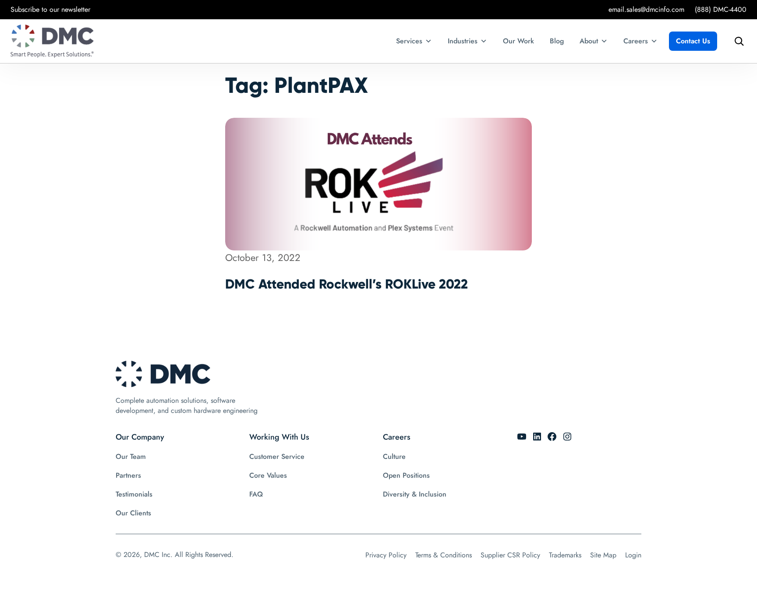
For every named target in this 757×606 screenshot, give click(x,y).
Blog (557, 41)
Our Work (518, 41)
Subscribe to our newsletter (50, 9)
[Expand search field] (736, 41)
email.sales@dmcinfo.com (646, 9)
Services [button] (409, 41)
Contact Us (693, 41)
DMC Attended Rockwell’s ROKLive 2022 (346, 284)
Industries (463, 41)
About (589, 41)
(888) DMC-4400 (720, 9)
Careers (635, 41)
